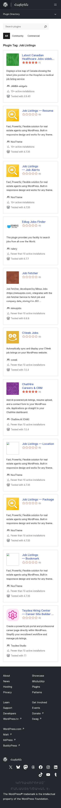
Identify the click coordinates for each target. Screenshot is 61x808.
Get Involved (39, 702)
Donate (38, 713)
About (6, 675)
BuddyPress (11, 745)
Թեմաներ (38, 681)
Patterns (37, 692)
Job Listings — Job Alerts (31, 168)
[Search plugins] (45, 26)
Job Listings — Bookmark (30, 556)
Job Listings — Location (38, 443)
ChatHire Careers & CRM (32, 386)
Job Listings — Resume (37, 110)
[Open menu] (56, 4)
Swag (37, 718)
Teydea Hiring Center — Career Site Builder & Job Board (37, 612)
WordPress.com (13, 728)
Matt (7, 734)
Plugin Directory (11, 14)
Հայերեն (16, 759)
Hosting (7, 686)
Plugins (36, 686)
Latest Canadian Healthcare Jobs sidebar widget (38, 57)
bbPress (9, 740)
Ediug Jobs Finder (34, 221)
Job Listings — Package (38, 499)
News (6, 681)
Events (36, 707)
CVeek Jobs (30, 332)
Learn (6, 702)
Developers (9, 713)
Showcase (38, 675)
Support (7, 707)
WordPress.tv (12, 718)
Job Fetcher (30, 273)
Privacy (7, 692)
